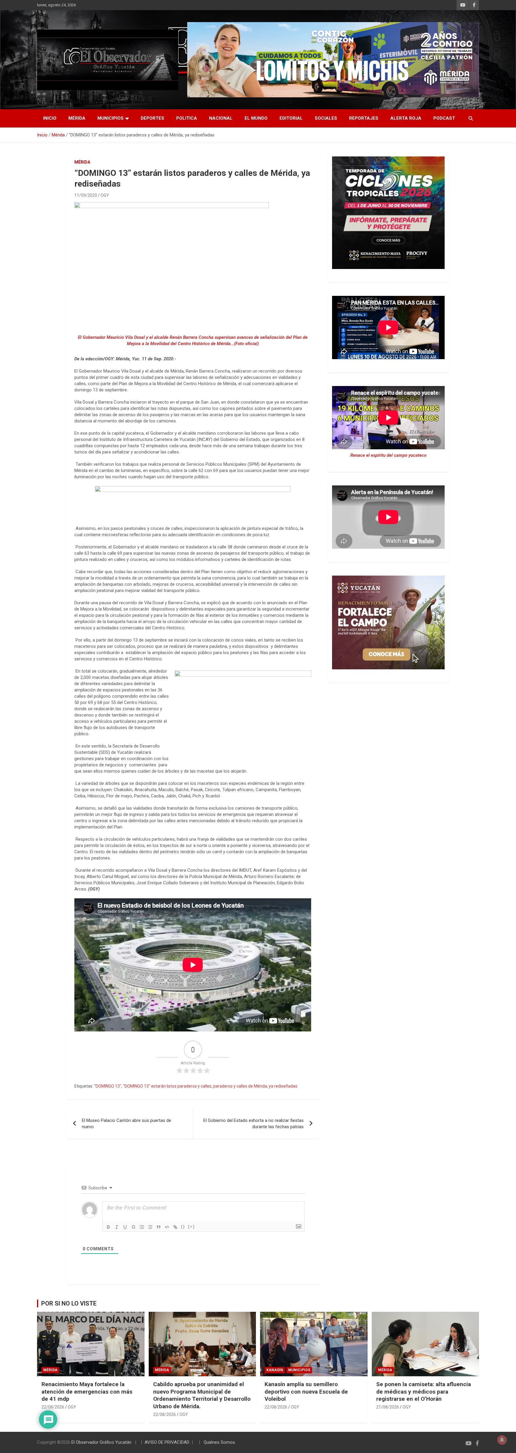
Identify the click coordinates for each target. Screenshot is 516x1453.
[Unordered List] (150, 1227)
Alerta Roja (405, 118)
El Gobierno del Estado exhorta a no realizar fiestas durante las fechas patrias (253, 1123)
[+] (191, 1226)
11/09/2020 (85, 195)
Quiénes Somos (219, 1442)
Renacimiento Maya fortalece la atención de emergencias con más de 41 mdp (87, 1391)
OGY (105, 195)
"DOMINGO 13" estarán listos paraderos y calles (167, 1086)
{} (183, 1226)
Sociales (326, 118)
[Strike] (133, 1227)
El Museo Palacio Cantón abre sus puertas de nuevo (126, 1123)
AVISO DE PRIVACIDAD (167, 1442)
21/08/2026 (387, 1407)
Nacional (221, 118)
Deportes (152, 118)
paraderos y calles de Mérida (240, 1086)
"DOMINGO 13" (107, 1086)
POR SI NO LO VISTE (68, 1303)
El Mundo (256, 118)
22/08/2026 (53, 1407)
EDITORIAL (291, 118)
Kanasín (274, 1370)
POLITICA (186, 118)
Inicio (49, 118)
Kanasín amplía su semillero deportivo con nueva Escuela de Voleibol (306, 1391)
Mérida (76, 118)
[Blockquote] (158, 1227)
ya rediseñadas (283, 1086)
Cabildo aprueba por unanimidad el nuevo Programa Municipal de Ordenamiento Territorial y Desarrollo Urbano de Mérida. (202, 1395)
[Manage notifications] (502, 1440)
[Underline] (125, 1227)
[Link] (175, 1227)
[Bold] (108, 1227)
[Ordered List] (142, 1227)
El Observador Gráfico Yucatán (101, 1442)
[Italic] (117, 1227)
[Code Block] (167, 1227)
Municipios (110, 118)
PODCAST (444, 118)
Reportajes (363, 118)
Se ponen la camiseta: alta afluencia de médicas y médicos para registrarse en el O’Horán (423, 1391)
